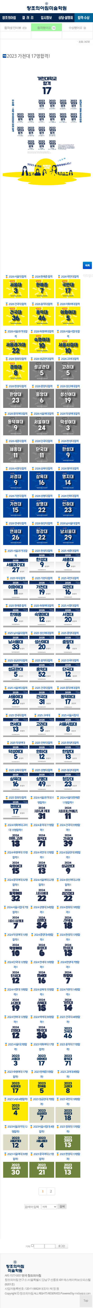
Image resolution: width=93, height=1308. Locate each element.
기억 (28, 1246)
